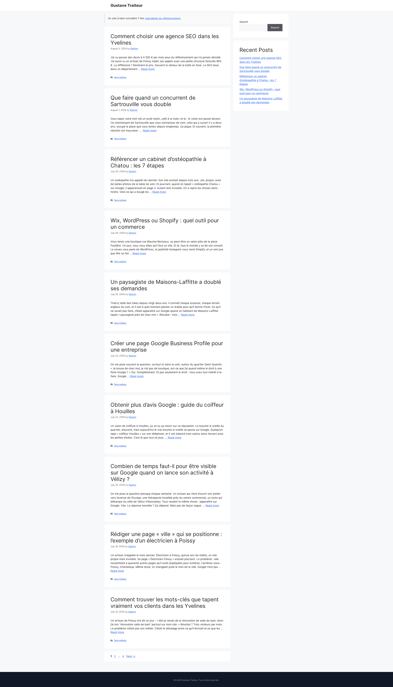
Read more (148, 69)
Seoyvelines (120, 77)
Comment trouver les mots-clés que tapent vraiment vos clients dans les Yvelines (165, 602)
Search (243, 21)
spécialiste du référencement (163, 18)
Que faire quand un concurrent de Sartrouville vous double (153, 100)
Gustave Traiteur (127, 5)
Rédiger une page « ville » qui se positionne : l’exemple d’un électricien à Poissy (166, 537)
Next (130, 656)
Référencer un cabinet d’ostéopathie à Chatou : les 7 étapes (158, 162)
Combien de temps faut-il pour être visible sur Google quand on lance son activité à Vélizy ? (163, 472)
